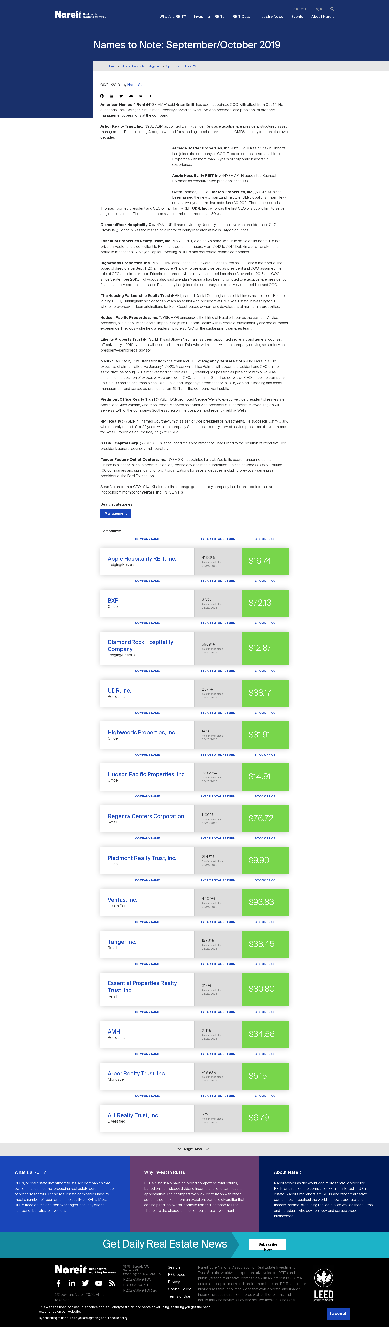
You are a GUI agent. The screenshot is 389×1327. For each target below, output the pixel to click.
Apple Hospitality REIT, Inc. (142, 559)
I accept (338, 1314)
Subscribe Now (268, 1246)
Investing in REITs (209, 17)
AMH (114, 1032)
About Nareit (322, 17)
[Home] (80, 14)
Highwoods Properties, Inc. (142, 733)
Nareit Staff (136, 85)
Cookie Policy (179, 1289)
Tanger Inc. (122, 942)
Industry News (270, 17)
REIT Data (241, 17)
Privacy (174, 1282)
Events (297, 17)
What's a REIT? (173, 17)
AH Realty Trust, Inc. (133, 1115)
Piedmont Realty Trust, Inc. (142, 858)
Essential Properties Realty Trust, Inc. (142, 987)
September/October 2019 (180, 66)
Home (111, 66)
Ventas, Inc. (122, 900)
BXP (113, 601)
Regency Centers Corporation (146, 816)
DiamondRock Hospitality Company (140, 646)
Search (174, 1267)
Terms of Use (179, 1296)
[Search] (332, 9)
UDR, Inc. (119, 691)
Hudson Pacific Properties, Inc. (147, 774)
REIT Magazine (151, 66)
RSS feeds (176, 1275)
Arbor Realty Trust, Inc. (137, 1074)
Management (116, 513)
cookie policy (118, 1318)
